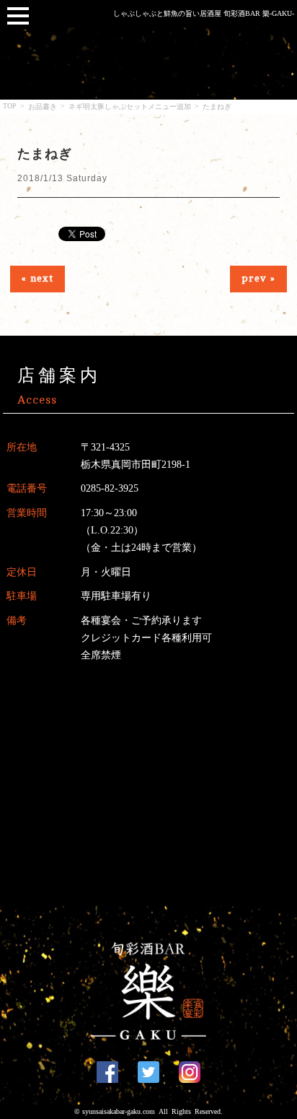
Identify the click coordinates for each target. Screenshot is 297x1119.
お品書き (42, 106)
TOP (10, 106)
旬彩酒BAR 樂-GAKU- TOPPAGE (148, 991)
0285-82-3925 (109, 488)
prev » (258, 278)
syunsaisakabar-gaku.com (118, 1111)
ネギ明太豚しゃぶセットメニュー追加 (129, 106)
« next (37, 278)
